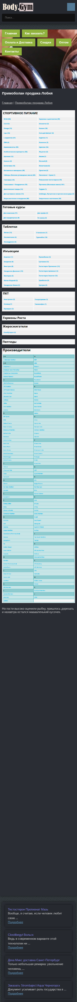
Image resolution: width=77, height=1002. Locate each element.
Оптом (64, 42)
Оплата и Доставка (18, 42)
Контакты (12, 51)
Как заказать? (35, 33)
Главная (11, 33)
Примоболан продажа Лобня (34, 102)
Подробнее (15, 922)
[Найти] (71, 18)
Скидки (45, 42)
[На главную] (18, 7)
